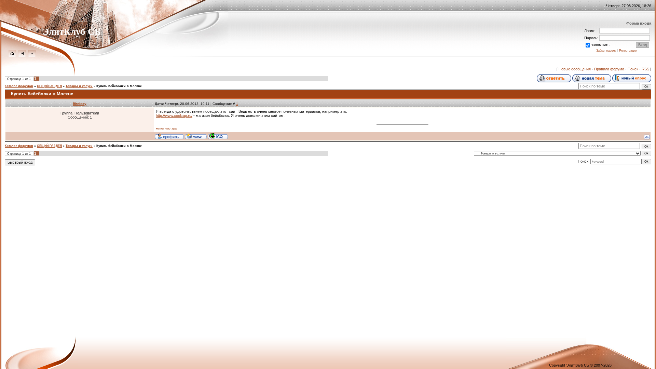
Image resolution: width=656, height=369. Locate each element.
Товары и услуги (79, 86)
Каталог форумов (19, 86)
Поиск (633, 69)
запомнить (600, 45)
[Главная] (12, 56)
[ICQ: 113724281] (218, 136)
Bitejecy (79, 104)
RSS (645, 69)
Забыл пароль (606, 50)
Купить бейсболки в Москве (119, 86)
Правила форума (609, 69)
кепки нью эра (166, 128)
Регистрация (628, 50)
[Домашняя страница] (196, 136)
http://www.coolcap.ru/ (174, 115)
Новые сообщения (575, 69)
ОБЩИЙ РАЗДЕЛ (49, 86)
